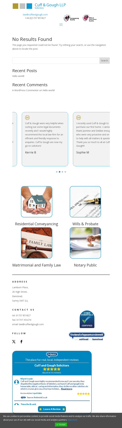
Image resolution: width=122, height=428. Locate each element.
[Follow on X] (14, 341)
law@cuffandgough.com (35, 14)
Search (104, 60)
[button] (57, 172)
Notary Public (85, 265)
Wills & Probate (85, 223)
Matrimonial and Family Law (36, 265)
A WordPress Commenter (25, 90)
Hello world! (18, 76)
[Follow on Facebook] (21, 341)
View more (72, 419)
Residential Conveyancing (36, 223)
